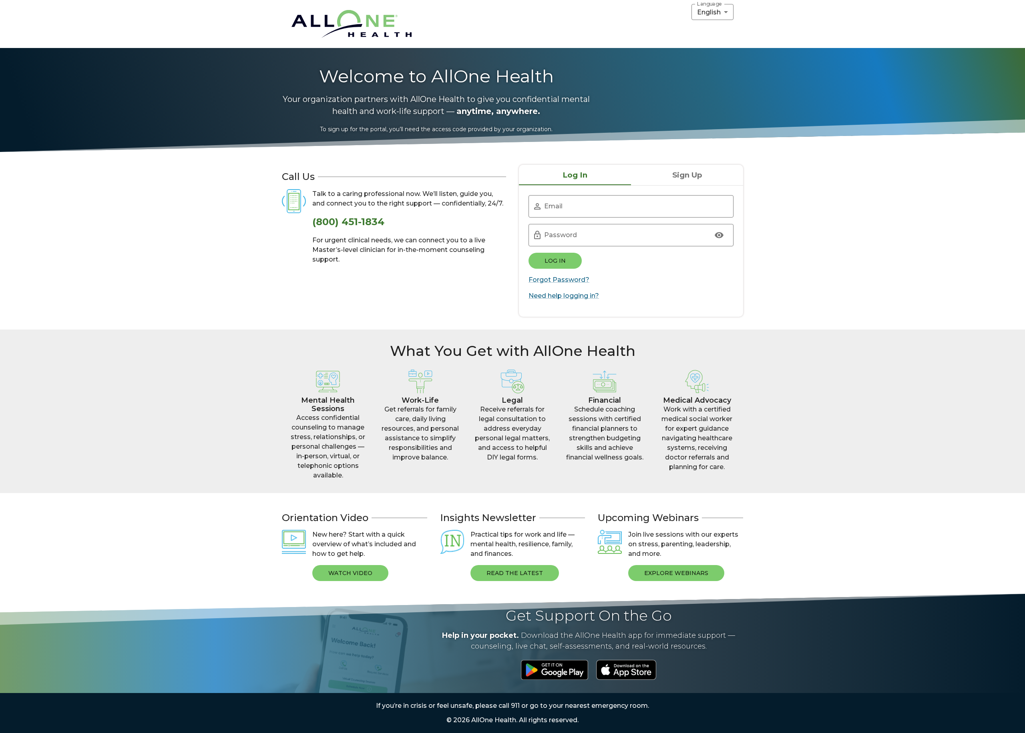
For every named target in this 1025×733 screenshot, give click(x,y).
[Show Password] (719, 235)
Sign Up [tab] (687, 175)
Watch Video (350, 573)
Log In (555, 260)
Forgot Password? (559, 280)
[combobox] (712, 12)
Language (709, 4)
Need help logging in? (564, 296)
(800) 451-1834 (348, 222)
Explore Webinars (676, 573)
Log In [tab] (575, 175)
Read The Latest (514, 573)
